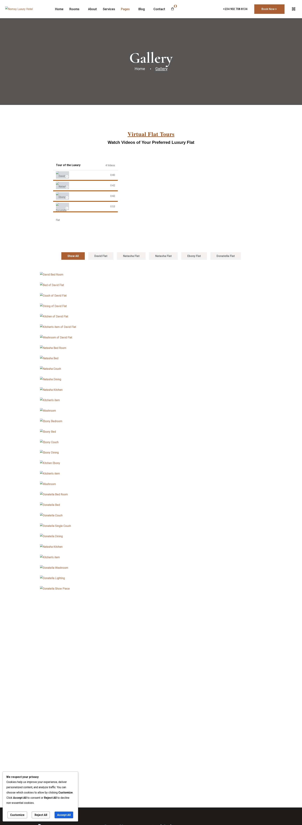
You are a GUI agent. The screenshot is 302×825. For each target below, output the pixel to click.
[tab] (85, 175)
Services (109, 9)
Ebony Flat (75, 196)
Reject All (41, 815)
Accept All (64, 815)
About (92, 9)
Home (59, 9)
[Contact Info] (294, 9)
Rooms (74, 9)
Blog (141, 9)
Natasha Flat (76, 185)
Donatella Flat (77, 206)
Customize (17, 815)
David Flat (75, 175)
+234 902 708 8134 (235, 9)
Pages (125, 9)
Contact (159, 9)
